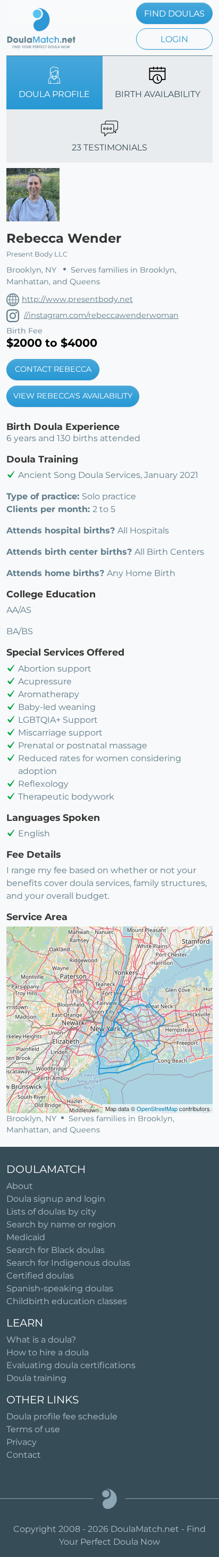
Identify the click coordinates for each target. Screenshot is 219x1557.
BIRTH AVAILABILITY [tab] (157, 94)
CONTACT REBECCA (53, 369)
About (19, 1186)
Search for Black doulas (55, 1250)
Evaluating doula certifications (71, 1365)
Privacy (21, 1442)
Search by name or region (61, 1224)
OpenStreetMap (157, 1108)
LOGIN (174, 39)
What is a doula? (41, 1340)
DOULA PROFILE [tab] (54, 94)
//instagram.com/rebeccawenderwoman (101, 315)
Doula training (36, 1378)
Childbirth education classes (66, 1301)
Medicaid (25, 1237)
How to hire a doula (47, 1352)
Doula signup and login (55, 1199)
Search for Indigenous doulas (68, 1263)
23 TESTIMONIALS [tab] (109, 147)
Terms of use (33, 1429)
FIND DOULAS (174, 14)
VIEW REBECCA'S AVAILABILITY (72, 396)
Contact (23, 1455)
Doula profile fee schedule (61, 1416)
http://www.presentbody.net (77, 299)
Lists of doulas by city (51, 1212)
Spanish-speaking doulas (59, 1288)
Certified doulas (40, 1276)
